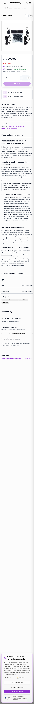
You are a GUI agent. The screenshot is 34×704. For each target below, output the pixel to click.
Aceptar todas (18, 691)
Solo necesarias (18, 687)
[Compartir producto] (31, 15)
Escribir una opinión (18, 333)
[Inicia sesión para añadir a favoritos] (27, 15)
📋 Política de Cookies (7, 678)
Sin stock (17, 83)
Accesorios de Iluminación (16, 126)
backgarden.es (6, 255)
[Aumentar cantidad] (28, 78)
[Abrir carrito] (30, 3)
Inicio (3, 358)
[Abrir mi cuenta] (27, 3)
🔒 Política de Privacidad (20, 678)
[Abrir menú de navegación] (5, 3)
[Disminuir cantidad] (21, 78)
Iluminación (14, 128)
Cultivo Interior (5, 128)
